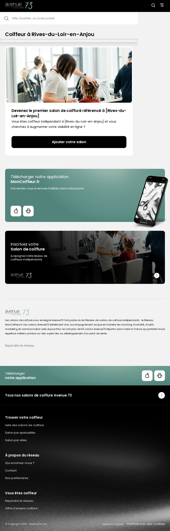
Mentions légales (113, 524)
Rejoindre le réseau (19, 345)
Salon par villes (16, 440)
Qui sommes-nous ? (20, 463)
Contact (11, 470)
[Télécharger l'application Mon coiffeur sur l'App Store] (16, 211)
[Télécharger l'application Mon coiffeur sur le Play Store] (28, 211)
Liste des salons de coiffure (24, 425)
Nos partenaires (16, 478)
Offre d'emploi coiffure (21, 508)
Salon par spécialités (20, 433)
